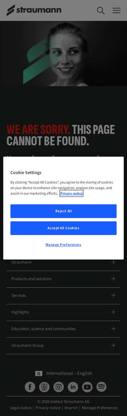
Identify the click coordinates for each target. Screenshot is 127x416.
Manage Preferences (63, 244)
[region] (63, 208)
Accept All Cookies (63, 228)
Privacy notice (71, 193)
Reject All (63, 211)
